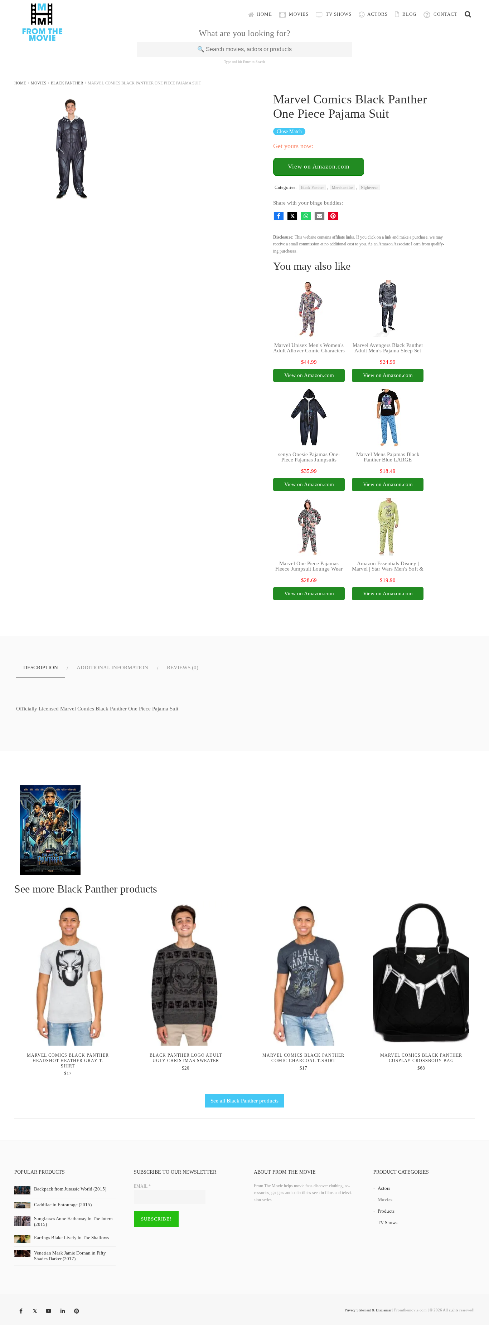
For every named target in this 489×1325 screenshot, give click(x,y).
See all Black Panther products (244, 1101)
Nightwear (369, 187)
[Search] (468, 14)
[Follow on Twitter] (34, 1311)
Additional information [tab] (112, 667)
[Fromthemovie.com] (42, 36)
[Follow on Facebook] (20, 1311)
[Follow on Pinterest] (76, 1311)
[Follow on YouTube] (48, 1311)
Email (142, 1186)
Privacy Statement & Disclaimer (368, 1310)
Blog (408, 14)
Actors (377, 14)
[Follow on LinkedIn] (62, 1311)
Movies (298, 14)
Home (264, 14)
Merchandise (342, 187)
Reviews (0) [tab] (182, 667)
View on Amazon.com (318, 166)
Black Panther (67, 83)
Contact (444, 14)
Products (386, 1211)
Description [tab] (40, 667)
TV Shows (338, 14)
